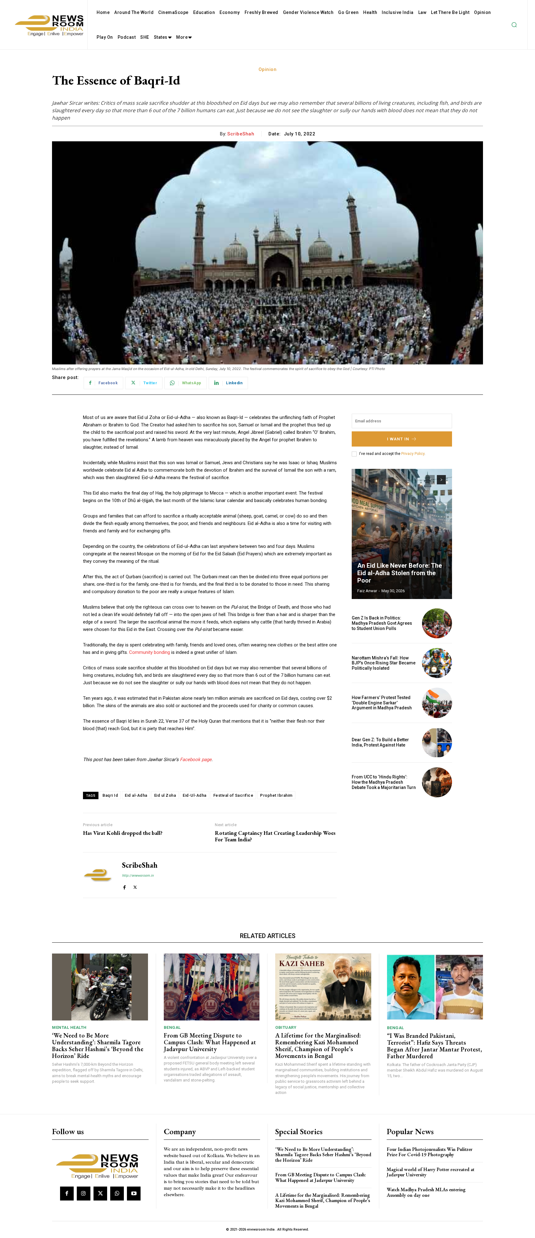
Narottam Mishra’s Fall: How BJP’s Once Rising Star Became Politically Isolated (383, 663)
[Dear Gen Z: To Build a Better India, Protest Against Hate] (437, 743)
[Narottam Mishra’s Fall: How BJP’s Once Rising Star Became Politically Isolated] (437, 663)
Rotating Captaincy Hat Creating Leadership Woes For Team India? (275, 836)
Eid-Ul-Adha (195, 795)
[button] (514, 25)
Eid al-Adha (136, 795)
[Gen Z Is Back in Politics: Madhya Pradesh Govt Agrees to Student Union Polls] (437, 623)
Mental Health (69, 1027)
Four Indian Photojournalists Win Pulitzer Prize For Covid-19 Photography (429, 1152)
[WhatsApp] (117, 1193)
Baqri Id (110, 795)
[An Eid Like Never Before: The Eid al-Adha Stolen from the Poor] (402, 534)
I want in (398, 439)
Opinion (268, 69)
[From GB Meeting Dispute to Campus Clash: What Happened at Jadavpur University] (212, 987)
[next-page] (441, 479)
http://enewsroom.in (138, 876)
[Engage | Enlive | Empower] (99, 1165)
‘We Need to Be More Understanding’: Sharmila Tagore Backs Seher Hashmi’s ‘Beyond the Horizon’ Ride (97, 1045)
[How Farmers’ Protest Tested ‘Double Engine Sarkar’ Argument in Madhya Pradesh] (437, 703)
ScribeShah (240, 134)
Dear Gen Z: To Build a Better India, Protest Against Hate (380, 742)
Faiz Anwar (367, 590)
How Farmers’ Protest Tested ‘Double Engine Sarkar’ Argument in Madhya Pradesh (382, 703)
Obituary (285, 1027)
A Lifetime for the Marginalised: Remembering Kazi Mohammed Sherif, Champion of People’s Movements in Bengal (318, 1045)
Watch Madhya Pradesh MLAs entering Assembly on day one (426, 1192)
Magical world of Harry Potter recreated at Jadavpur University (430, 1172)
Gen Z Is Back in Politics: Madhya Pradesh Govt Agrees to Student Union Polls (382, 623)
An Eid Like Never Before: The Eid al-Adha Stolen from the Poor (399, 573)
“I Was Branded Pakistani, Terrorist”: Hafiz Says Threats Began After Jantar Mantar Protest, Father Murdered (434, 1046)
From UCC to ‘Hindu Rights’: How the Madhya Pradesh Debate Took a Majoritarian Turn (384, 782)
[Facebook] (124, 886)
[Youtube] (134, 1193)
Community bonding (149, 652)
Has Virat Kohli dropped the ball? (123, 833)
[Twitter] (135, 886)
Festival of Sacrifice (233, 795)
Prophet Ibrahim (276, 795)
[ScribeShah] (98, 875)
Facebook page (195, 759)
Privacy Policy (412, 454)
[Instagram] (83, 1193)
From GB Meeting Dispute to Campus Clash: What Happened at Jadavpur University (210, 1042)
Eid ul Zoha (165, 795)
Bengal (172, 1027)
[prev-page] (430, 479)
